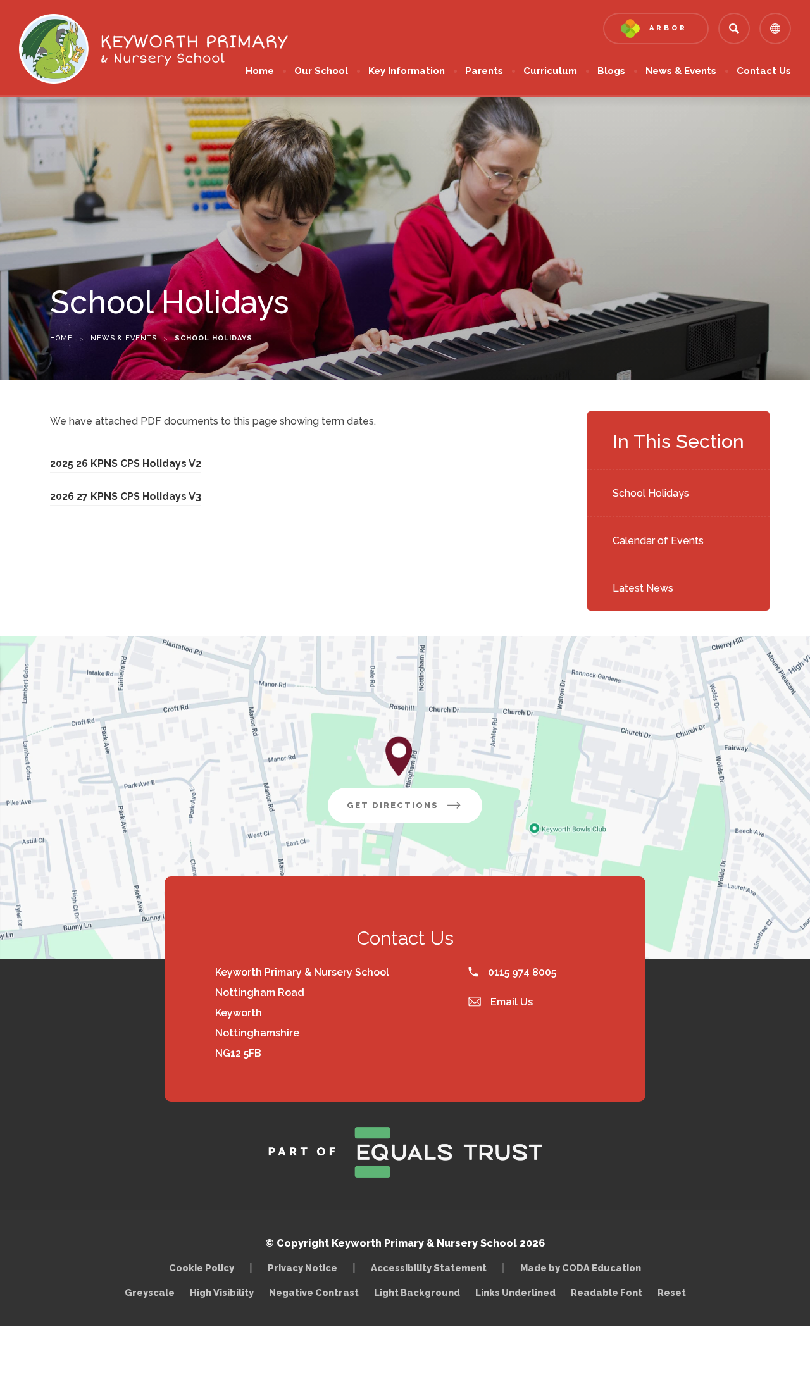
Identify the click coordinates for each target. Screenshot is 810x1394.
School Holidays (651, 493)
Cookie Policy (201, 1267)
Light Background (417, 1292)
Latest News (643, 588)
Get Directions (414, 811)
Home (260, 71)
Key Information (406, 71)
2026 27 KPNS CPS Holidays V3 (125, 498)
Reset (671, 1292)
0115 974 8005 (520, 972)
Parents (484, 71)
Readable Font (606, 1292)
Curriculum (550, 71)
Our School (321, 71)
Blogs (611, 71)
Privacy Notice (302, 1267)
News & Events (680, 71)
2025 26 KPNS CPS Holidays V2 (125, 465)
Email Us (510, 1002)
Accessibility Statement (429, 1267)
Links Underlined (515, 1292)
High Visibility (222, 1292)
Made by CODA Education (583, 1267)
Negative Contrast (314, 1292)
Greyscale (150, 1292)
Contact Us (764, 71)
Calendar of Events (658, 541)
